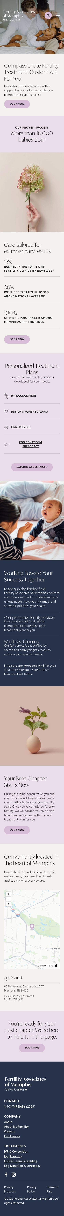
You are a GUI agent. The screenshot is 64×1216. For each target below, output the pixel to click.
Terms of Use (53, 1189)
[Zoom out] (8, 898)
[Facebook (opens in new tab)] (6, 1175)
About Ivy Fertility (16, 1127)
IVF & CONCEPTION (23, 396)
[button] (32, 927)
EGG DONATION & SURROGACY (30, 444)
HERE (50, 965)
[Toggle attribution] (56, 966)
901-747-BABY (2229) (23, 996)
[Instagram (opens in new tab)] (14, 1175)
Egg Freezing (13, 1156)
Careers (9, 1131)
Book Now (17, 104)
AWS (44, 965)
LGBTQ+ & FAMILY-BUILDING (29, 412)
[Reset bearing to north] (8, 903)
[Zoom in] (8, 894)
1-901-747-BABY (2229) (19, 1106)
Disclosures (12, 1136)
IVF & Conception (16, 1151)
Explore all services (32, 467)
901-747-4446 (16, 999)
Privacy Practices (10, 1189)
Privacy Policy (31, 1189)
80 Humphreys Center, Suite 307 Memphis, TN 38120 (24, 988)
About (8, 1122)
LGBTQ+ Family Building (20, 1161)
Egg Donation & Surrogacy (22, 1166)
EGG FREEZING (21, 427)
